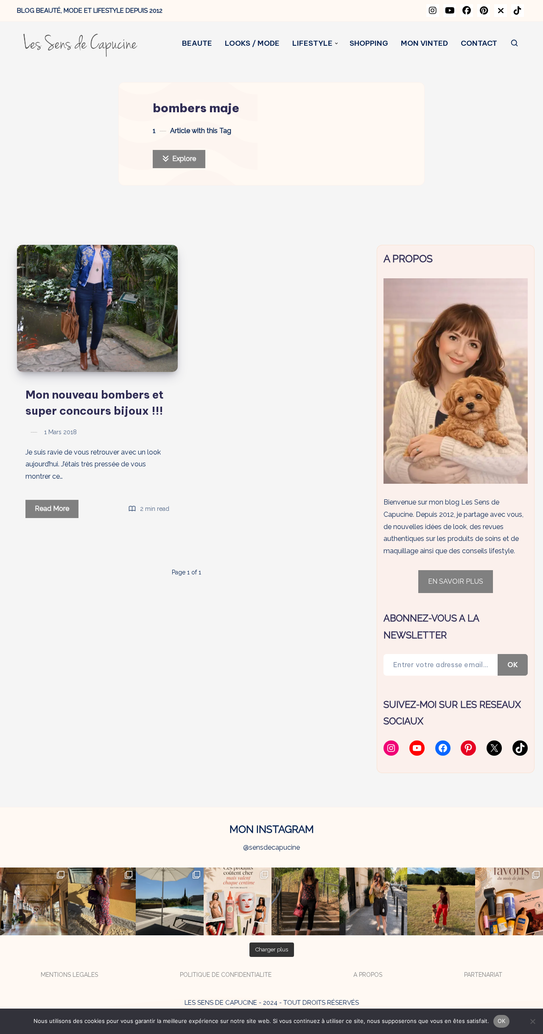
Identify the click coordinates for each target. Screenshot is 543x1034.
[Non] (532, 1021)
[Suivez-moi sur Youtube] (449, 10)
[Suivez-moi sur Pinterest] (483, 10)
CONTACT (479, 43)
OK (512, 664)
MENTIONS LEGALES (69, 974)
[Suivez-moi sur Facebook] (466, 10)
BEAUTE (197, 43)
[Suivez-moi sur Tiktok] (517, 10)
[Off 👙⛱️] (170, 901)
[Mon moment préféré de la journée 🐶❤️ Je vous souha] (441, 901)
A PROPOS (367, 974)
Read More (56, 511)
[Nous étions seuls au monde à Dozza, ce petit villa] (102, 901)
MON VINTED (424, 43)
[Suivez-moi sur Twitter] (500, 10)
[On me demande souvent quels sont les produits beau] (238, 901)
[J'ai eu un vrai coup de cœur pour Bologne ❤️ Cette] (34, 901)
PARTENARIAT (483, 974)
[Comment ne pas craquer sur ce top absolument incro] (305, 901)
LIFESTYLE (312, 43)
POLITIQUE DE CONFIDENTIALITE (226, 974)
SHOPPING (369, 43)
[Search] (515, 43)
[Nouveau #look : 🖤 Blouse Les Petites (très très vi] (373, 901)
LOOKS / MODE (252, 43)
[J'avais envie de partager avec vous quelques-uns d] (509, 901)
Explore (183, 159)
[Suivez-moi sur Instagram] (432, 10)
